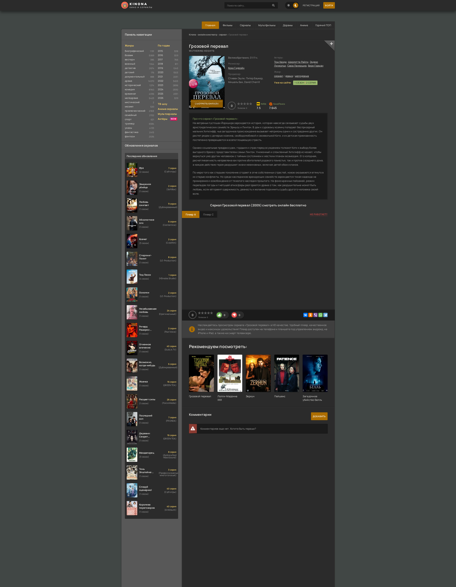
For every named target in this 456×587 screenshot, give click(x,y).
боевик (129, 55)
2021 (160, 76)
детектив (130, 68)
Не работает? (319, 214)
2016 (160, 55)
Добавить (319, 416)
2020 (160, 72)
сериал (223, 34)
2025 (160, 93)
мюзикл (129, 106)
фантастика (131, 132)
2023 (160, 85)
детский (129, 72)
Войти (329, 5)
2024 (160, 89)
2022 (160, 80)
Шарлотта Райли (298, 62)
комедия (130, 89)
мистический (132, 102)
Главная (210, 25)
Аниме (304, 25)
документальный (134, 76)
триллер (129, 123)
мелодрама (302, 76)
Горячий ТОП (323, 25)
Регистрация (311, 5)
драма (289, 76)
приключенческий (135, 110)
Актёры (162, 119)
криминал (130, 93)
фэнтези (130, 136)
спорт (128, 119)
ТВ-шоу (162, 104)
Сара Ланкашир (297, 65)
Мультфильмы (266, 25)
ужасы (128, 127)
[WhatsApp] (320, 315)
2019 (160, 68)
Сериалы (245, 25)
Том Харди (280, 62)
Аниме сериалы (168, 109)
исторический (133, 85)
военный (130, 63)
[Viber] (315, 315)
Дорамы (288, 25)
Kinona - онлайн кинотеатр (203, 34)
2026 (160, 98)
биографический (134, 51)
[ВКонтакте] (305, 315)
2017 (160, 59)
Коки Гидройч (236, 68)
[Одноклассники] (310, 315)
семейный (130, 115)
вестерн (130, 59)
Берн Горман (315, 65)
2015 (160, 51)
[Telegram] (325, 315)
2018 (160, 63)
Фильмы (227, 25)
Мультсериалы (167, 114)
